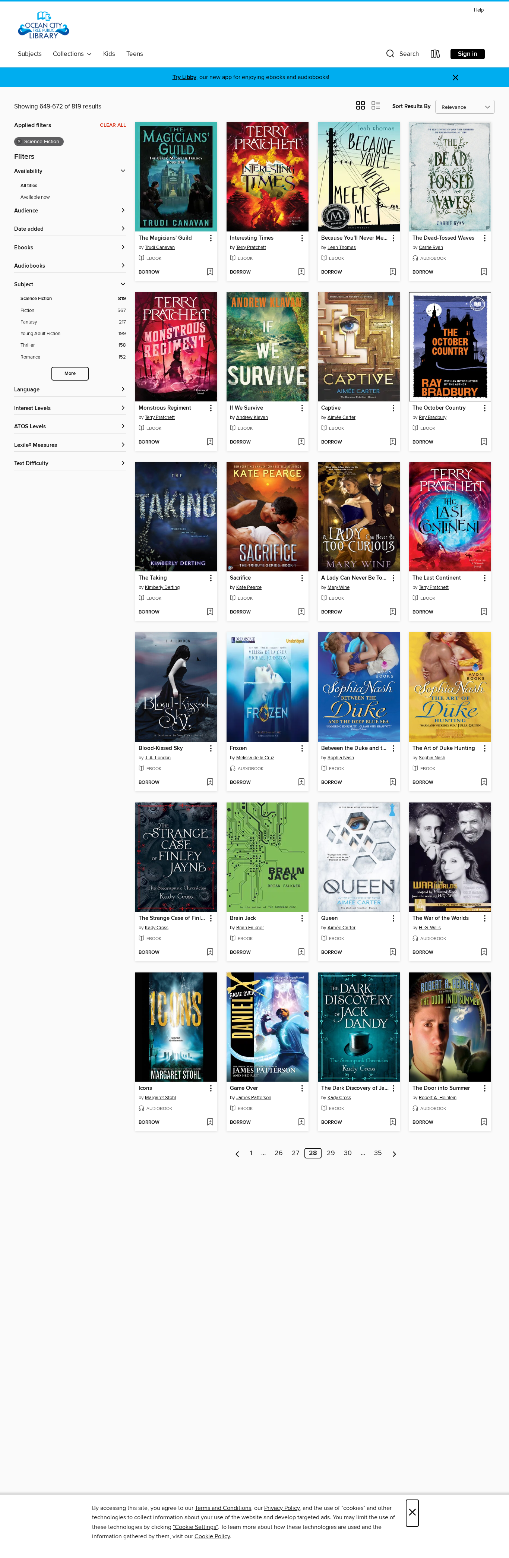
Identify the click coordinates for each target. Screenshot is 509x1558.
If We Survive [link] (246, 408)
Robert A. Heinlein (437, 1098)
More (70, 373)
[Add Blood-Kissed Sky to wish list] (210, 783)
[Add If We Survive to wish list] (301, 442)
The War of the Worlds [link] (440, 918)
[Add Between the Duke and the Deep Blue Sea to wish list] (392, 783)
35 (378, 1153)
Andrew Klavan (252, 417)
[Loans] (435, 55)
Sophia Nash (341, 758)
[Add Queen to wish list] (392, 953)
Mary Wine (339, 587)
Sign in (467, 54)
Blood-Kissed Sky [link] (161, 748)
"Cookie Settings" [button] (195, 1527)
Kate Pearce (249, 587)
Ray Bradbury (432, 417)
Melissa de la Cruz (255, 758)
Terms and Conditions (223, 1508)
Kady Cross (156, 928)
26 (279, 1153)
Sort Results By (411, 106)
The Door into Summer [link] (441, 1088)
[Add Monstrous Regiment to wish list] (210, 442)
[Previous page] (237, 1153)
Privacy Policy (282, 1508)
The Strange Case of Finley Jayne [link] (173, 918)
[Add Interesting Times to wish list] (301, 272)
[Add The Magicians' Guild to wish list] (210, 272)
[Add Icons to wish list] (210, 1123)
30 (348, 1153)
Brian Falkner (250, 928)
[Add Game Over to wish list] (301, 1123)
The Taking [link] (153, 578)
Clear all (113, 125)
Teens (134, 54)
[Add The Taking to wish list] (210, 612)
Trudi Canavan (160, 247)
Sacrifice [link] (240, 578)
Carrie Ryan (431, 247)
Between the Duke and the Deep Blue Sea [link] (355, 748)
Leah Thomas (342, 247)
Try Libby (184, 77)
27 (295, 1153)
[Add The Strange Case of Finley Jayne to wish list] (210, 953)
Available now (35, 197)
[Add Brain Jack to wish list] (301, 953)
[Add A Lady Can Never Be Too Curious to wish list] (392, 612)
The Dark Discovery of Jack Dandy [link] (355, 1088)
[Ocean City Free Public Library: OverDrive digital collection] (43, 26)
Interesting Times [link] (252, 238)
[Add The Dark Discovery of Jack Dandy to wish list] (392, 1123)
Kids (109, 54)
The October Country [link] (439, 408)
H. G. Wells (430, 928)
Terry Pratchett (251, 247)
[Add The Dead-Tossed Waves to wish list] (484, 272)
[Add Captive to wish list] (392, 442)
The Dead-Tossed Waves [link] (443, 238)
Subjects (30, 54)
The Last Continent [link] (436, 578)
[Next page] (394, 1153)
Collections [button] (70, 54)
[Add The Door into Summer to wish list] (484, 1123)
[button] (401, 55)
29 (331, 1153)
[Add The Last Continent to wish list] (484, 612)
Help (479, 10)
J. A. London (158, 758)
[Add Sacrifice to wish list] (301, 612)
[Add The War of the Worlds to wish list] (484, 953)
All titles (28, 186)
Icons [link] (145, 1088)
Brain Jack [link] (243, 918)
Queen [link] (329, 918)
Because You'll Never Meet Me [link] (355, 238)
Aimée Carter (341, 417)
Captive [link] (331, 408)
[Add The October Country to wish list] (484, 442)
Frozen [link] (238, 748)
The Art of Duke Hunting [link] (443, 748)
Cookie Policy (212, 1536)
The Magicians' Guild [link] (165, 238)
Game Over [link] (244, 1088)
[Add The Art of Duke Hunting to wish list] (484, 783)
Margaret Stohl (160, 1098)
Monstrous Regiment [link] (165, 408)
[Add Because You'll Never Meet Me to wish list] (392, 272)
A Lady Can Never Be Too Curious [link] (355, 578)
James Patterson (253, 1098)
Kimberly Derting (162, 587)
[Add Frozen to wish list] (301, 783)
